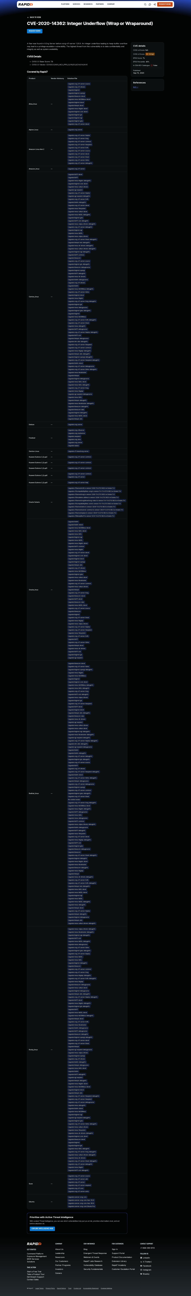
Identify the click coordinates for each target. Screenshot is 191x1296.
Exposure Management (37, 1256)
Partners (100, 4)
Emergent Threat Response (95, 1253)
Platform (65, 4)
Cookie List (77, 1288)
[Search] (145, 4)
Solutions (31, 1262)
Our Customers (61, 1261)
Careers (58, 1273)
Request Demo (165, 4)
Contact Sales (33, 1279)
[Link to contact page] (150, 4)
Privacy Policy (50, 1288)
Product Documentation (122, 1257)
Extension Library (119, 1261)
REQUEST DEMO (35, 31)
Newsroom (60, 1257)
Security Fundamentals (93, 1269)
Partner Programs (63, 1265)
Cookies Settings (106, 1288)
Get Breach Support (35, 1277)
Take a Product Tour (36, 1274)
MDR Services (33, 1259)
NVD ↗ (135, 87)
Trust (69, 1288)
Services (76, 4)
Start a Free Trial (34, 1271)
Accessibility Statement (91, 1288)
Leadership (59, 1253)
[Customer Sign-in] (155, 4)
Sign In (115, 1249)
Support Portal (118, 1253)
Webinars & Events (91, 1257)
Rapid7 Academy (119, 1265)
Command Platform (35, 1254)
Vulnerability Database (93, 1265)
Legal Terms (39, 1288)
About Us (59, 1249)
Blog (85, 1249)
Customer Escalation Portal (123, 1269)
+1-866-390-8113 (147, 1248)
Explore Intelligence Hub (42, 1229)
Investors (59, 1269)
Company (111, 4)
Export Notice (61, 1288)
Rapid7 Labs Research (93, 1261)
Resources (88, 4)
